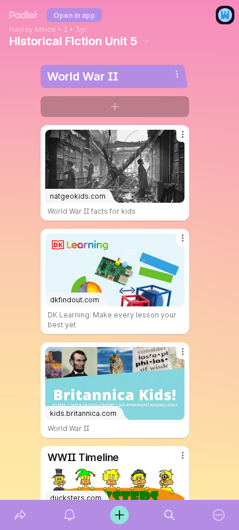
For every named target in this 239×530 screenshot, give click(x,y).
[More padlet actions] (219, 515)
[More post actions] (175, 139)
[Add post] (119, 515)
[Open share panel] (20, 515)
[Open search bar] (169, 515)
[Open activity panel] (70, 515)
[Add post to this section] (115, 106)
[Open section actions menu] (177, 74)
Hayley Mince (32, 29)
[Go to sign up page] (225, 15)
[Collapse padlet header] (145, 41)
